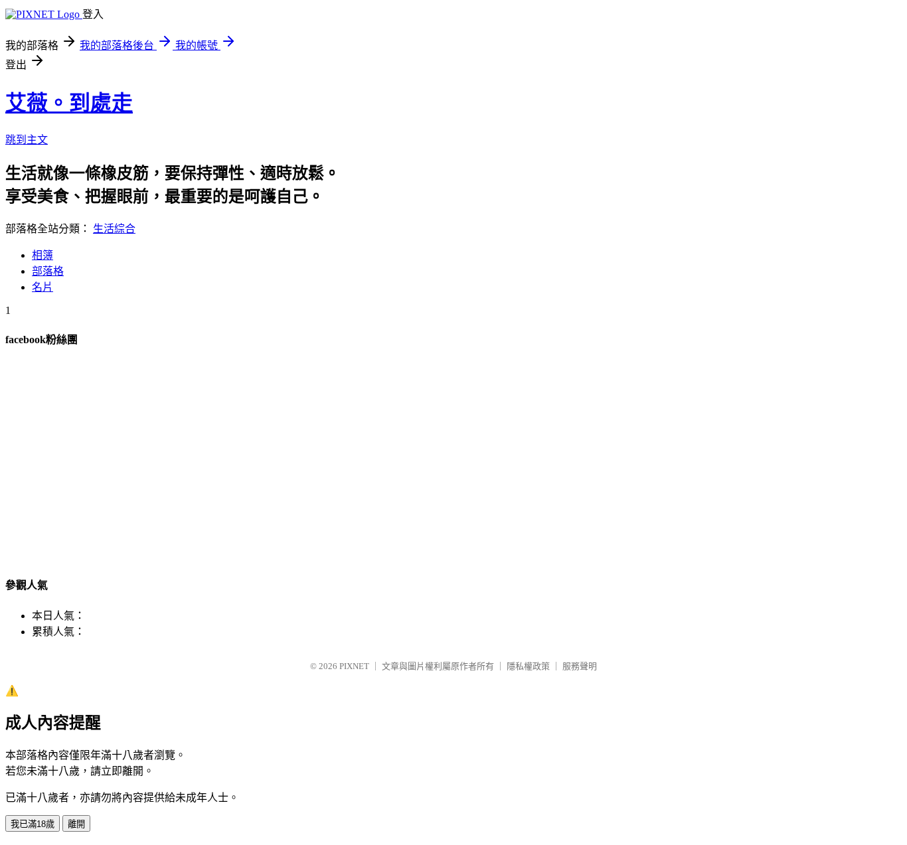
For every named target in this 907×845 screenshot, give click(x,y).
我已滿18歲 (32, 824)
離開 (76, 824)
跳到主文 (26, 139)
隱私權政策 (528, 666)
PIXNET (354, 666)
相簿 (42, 255)
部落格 (48, 271)
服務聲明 (579, 666)
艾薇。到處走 (69, 103)
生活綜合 (114, 228)
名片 (42, 287)
